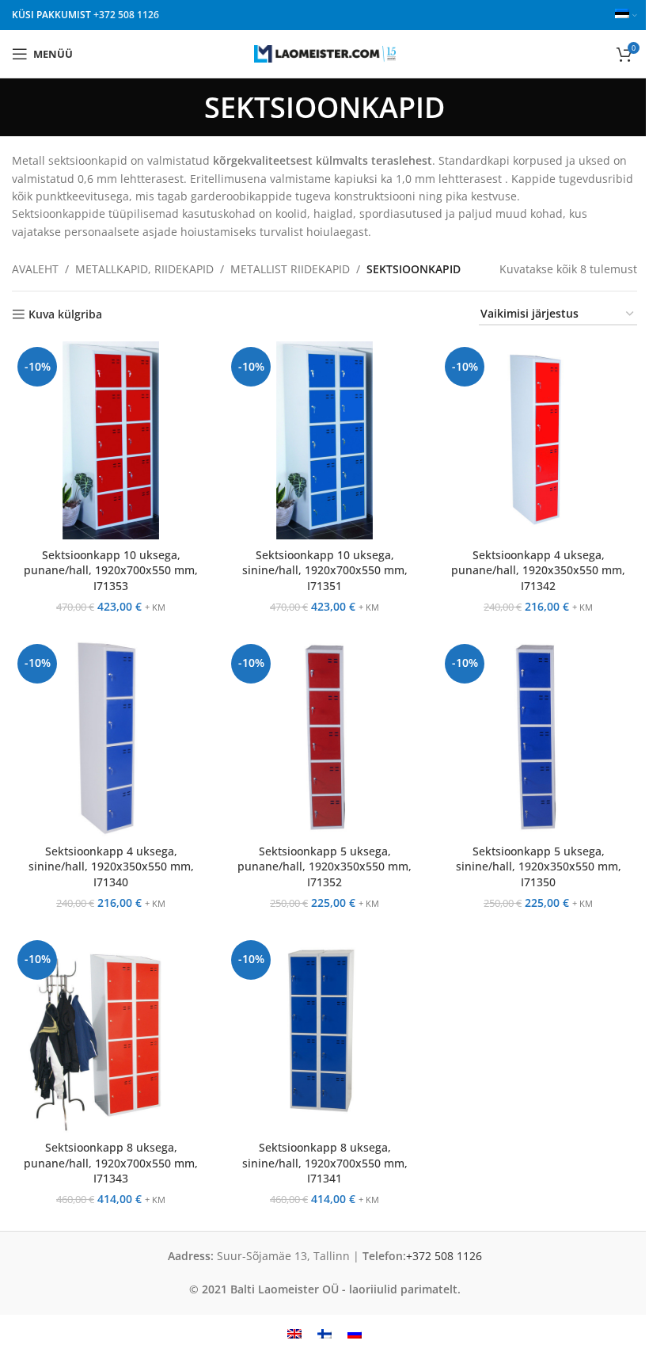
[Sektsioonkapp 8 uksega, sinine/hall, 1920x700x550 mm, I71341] (324, 1034)
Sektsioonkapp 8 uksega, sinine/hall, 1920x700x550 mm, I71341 (325, 1163)
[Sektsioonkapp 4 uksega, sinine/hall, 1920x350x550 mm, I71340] (111, 737)
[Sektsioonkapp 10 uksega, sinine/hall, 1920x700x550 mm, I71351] (324, 440)
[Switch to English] (294, 1333)
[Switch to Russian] (355, 1333)
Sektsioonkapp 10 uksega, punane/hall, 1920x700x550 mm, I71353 (111, 570)
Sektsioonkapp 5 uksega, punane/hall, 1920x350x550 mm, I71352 (324, 866)
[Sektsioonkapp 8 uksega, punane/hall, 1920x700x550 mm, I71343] (111, 1034)
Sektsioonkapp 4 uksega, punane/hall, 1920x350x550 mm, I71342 (538, 570)
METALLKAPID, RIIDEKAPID (144, 268)
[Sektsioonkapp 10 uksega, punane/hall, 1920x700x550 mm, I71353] (111, 440)
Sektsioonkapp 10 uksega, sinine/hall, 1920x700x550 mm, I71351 (325, 570)
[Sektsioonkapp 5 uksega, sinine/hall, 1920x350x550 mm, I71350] (538, 737)
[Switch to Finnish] (324, 1333)
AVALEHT (35, 268)
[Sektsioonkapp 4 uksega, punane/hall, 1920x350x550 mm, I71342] (538, 440)
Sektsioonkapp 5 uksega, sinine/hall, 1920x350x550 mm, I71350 (538, 866)
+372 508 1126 (126, 14)
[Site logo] (325, 52)
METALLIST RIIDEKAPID (290, 268)
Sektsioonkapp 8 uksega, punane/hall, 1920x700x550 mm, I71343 (111, 1163)
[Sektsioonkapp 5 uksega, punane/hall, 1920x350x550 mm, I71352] (324, 737)
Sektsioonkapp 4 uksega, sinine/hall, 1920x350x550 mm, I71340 (111, 866)
